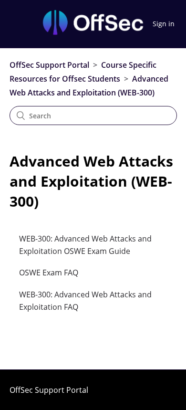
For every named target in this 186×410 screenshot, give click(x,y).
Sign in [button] (164, 23)
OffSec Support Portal (49, 65)
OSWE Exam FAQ (48, 272)
